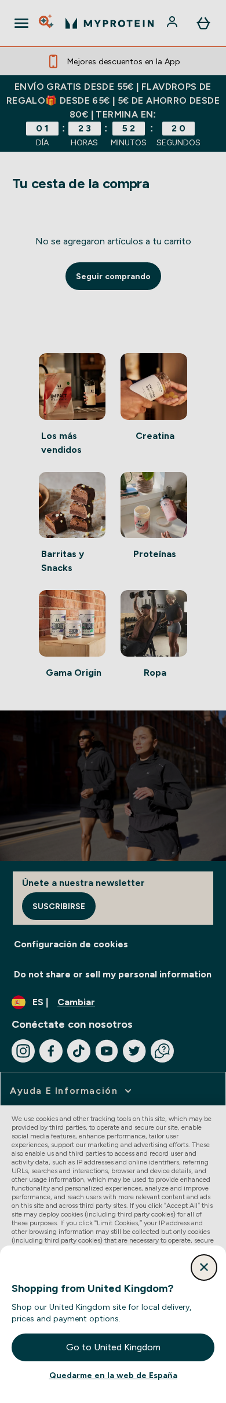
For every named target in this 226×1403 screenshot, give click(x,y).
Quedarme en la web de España (113, 1375)
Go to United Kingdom (113, 1347)
